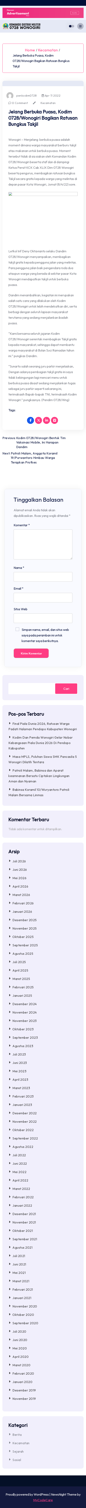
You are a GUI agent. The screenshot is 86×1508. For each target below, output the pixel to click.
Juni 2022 (19, 1163)
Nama (19, 568)
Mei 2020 (19, 1348)
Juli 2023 (19, 1054)
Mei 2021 (19, 1273)
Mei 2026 (19, 878)
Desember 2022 (24, 1113)
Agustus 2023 (22, 1046)
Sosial (16, 1460)
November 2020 (24, 1306)
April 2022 (20, 1180)
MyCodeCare (43, 1500)
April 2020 (20, 1357)
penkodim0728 (26, 95)
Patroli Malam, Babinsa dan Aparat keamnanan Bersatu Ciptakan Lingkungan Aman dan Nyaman (39, 775)
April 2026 (20, 886)
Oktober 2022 (23, 1130)
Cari (66, 689)
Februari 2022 (23, 1197)
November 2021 (24, 1222)
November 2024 (24, 1012)
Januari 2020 (22, 1382)
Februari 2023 (23, 1096)
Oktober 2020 (23, 1315)
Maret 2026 (21, 895)
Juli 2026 (19, 861)
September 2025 (25, 945)
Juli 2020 (19, 1331)
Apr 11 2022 (52, 95)
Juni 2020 (19, 1340)
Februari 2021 (22, 1289)
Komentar (22, 525)
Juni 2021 (19, 1264)
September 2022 (25, 1138)
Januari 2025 (22, 996)
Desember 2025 (24, 920)
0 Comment (19, 103)
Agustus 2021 (22, 1247)
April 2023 (20, 1080)
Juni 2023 (19, 1063)
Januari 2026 (22, 912)
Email (18, 588)
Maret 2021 (20, 1281)
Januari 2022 (22, 1205)
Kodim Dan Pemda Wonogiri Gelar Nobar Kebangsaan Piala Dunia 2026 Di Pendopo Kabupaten (40, 742)
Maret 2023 (21, 1088)
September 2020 (25, 1323)
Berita (17, 1435)
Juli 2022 (19, 1155)
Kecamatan (48, 50)
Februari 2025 (23, 987)
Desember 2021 (24, 1214)
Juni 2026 (19, 870)
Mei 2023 (19, 1071)
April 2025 (20, 970)
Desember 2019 (24, 1390)
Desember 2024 (24, 1004)
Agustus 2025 (22, 954)
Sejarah (18, 1451)
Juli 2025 (19, 962)
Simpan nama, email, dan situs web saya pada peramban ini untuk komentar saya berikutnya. (45, 635)
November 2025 (24, 928)
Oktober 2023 (23, 1029)
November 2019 (24, 1399)
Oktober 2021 (22, 1231)
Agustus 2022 (22, 1147)
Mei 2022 (19, 1172)
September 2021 (24, 1239)
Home (30, 50)
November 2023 (24, 1021)
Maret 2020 (21, 1365)
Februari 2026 (23, 903)
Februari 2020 (23, 1373)
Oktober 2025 (23, 937)
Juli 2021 (18, 1256)
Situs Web (20, 609)
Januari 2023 (22, 1105)
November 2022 (24, 1122)
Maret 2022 (21, 1189)
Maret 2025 (21, 979)
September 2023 (25, 1038)
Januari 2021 (21, 1298)
